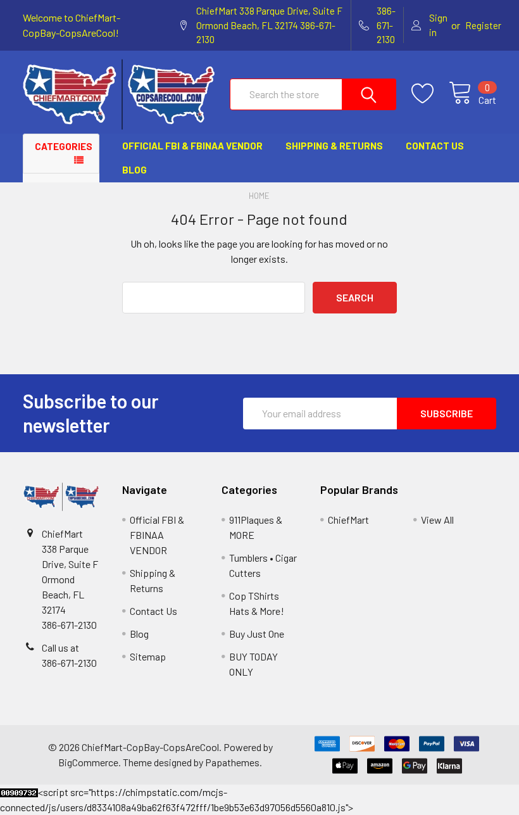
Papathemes (232, 762)
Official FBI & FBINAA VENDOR (192, 145)
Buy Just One (256, 634)
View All (437, 520)
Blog (134, 169)
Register (483, 25)
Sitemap (148, 656)
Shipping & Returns (334, 145)
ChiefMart (348, 520)
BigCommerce (88, 762)
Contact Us (435, 145)
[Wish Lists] (430, 93)
